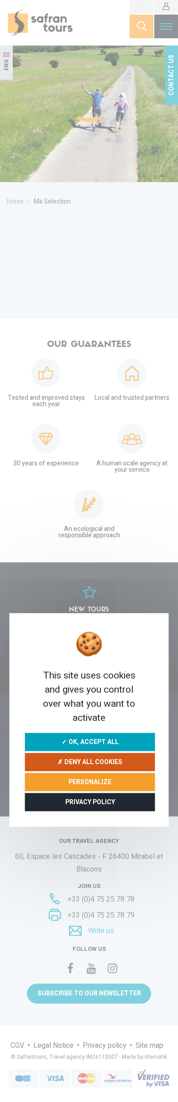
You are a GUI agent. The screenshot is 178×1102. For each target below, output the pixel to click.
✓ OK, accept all (90, 741)
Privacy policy (90, 801)
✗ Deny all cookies (90, 761)
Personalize (89, 781)
